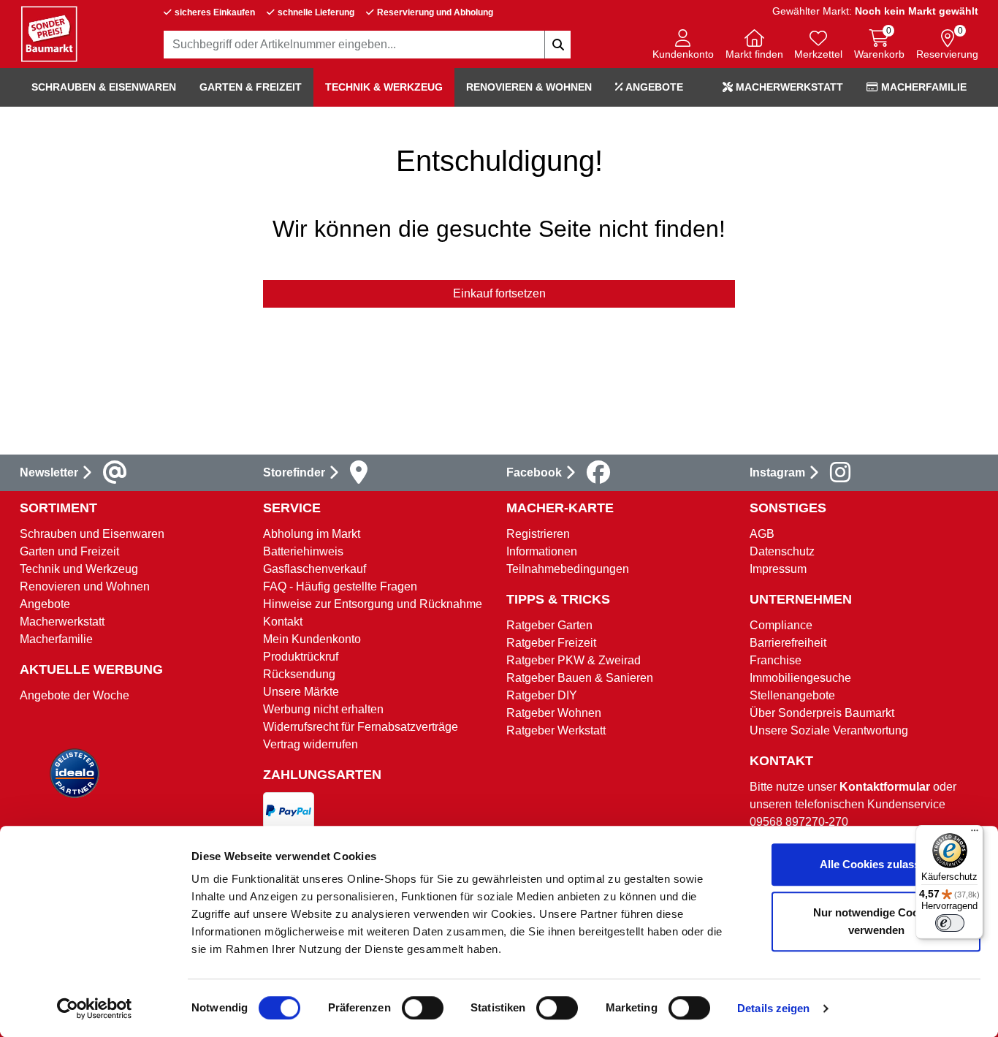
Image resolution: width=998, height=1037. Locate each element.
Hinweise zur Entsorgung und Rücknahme (372, 604)
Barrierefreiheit (788, 643)
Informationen (541, 551)
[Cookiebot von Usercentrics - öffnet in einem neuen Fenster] (95, 1008)
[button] (683, 45)
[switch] (422, 1007)
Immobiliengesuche (800, 678)
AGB (762, 534)
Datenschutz (782, 551)
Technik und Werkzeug (79, 569)
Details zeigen (773, 1008)
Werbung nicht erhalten (323, 709)
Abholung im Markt (311, 534)
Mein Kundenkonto (312, 639)
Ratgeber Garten (549, 625)
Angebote (653, 87)
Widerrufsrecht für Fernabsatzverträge (360, 727)
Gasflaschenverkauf (314, 569)
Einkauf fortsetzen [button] (499, 293)
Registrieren (538, 534)
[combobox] (367, 44)
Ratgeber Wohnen (553, 713)
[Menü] (974, 834)
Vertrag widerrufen (310, 744)
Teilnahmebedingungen (567, 569)
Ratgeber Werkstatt (556, 730)
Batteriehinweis (303, 551)
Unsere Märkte (301, 691)
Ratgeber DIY (541, 695)
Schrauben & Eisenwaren (103, 87)
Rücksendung (299, 674)
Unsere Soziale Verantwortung (829, 730)
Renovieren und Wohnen (85, 586)
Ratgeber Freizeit (551, 643)
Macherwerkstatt (788, 87)
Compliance (781, 625)
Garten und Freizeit (69, 551)
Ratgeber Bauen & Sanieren (579, 678)
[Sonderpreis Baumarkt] (49, 33)
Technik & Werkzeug (384, 87)
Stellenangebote (792, 695)
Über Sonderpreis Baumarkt (822, 713)
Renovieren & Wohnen (529, 87)
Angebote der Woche (74, 695)
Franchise (775, 660)
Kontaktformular (884, 786)
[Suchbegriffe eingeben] (557, 44)
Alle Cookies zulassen (876, 864)
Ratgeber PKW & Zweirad (573, 660)
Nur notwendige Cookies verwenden (876, 921)
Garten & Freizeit (250, 87)
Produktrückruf (300, 656)
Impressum (778, 569)
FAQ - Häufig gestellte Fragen (340, 586)
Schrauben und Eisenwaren (92, 534)
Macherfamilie (922, 87)
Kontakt (282, 621)
